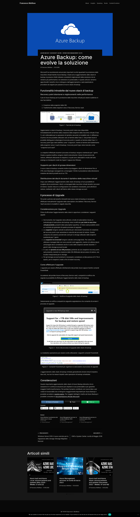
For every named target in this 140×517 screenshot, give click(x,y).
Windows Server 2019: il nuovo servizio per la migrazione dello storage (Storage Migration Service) (53, 437)
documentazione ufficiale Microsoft (67, 396)
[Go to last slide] (30, 475)
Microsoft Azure (55, 53)
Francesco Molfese (47, 67)
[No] (138, 514)
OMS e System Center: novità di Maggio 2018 (87, 434)
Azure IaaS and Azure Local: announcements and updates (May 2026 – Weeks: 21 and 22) (40, 481)
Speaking (99, 3)
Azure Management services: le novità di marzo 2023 (69, 480)
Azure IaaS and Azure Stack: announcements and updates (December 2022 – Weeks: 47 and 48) (99, 481)
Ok (109, 514)
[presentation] (40, 466)
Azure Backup (44, 53)
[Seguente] (110, 475)
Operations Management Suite (72, 53)
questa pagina (59, 394)
